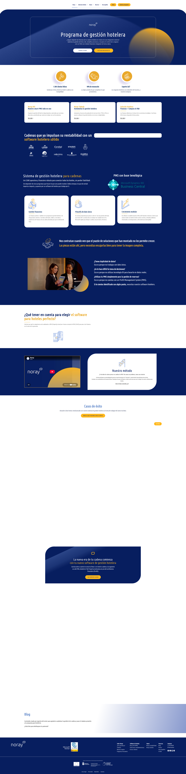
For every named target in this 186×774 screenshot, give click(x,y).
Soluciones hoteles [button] (82, 4)
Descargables (105, 4)
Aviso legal (84, 771)
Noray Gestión (150, 747)
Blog (160, 745)
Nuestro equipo (121, 749)
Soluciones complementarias (137, 747)
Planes (160, 747)
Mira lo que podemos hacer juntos (93, 415)
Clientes (119, 747)
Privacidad (90, 771)
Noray (74, 4)
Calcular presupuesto (124, 4)
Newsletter (96, 771)
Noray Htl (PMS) (134, 745)
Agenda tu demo (83, 50)
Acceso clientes (133, 749)
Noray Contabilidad (151, 745)
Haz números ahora (93, 577)
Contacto (102, 771)
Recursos (97, 4)
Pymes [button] (90, 4)
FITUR (160, 751)
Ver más (30, 118)
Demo (113, 4)
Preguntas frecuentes (122, 751)
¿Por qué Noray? (121, 745)
